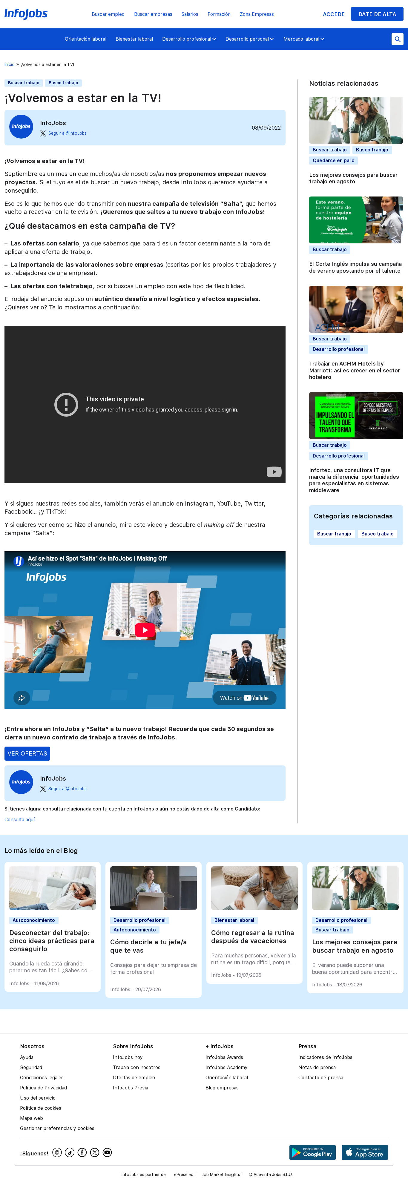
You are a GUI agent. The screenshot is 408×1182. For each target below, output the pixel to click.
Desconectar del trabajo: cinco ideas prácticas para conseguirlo (51, 941)
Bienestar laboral (134, 39)
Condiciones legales (42, 1077)
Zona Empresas (257, 14)
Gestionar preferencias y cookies (57, 1128)
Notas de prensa (317, 1067)
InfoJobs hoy (128, 1057)
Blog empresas (222, 1088)
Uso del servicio (38, 1098)
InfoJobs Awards (224, 1057)
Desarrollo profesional (186, 39)
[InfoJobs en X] (95, 1152)
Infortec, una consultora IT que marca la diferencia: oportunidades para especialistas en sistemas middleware (354, 480)
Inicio (9, 64)
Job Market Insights (221, 1174)
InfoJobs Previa (130, 1088)
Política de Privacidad (43, 1088)
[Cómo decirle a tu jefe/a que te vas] (153, 908)
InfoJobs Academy (226, 1067)
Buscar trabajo (23, 82)
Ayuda (26, 1057)
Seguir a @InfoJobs (67, 133)
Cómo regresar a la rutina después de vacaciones (252, 937)
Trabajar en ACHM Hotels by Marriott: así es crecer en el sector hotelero (354, 370)
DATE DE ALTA (377, 14)
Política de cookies (40, 1108)
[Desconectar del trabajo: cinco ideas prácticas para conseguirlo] (52, 908)
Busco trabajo (63, 82)
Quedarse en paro (334, 160)
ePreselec (183, 1174)
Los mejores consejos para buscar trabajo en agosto (353, 178)
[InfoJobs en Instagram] (58, 1152)
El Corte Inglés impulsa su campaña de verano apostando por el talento (355, 267)
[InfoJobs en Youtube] (108, 1152)
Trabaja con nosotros (136, 1067)
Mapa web (31, 1118)
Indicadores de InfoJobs (325, 1057)
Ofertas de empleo (134, 1077)
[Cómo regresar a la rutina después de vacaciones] (254, 908)
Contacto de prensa (320, 1077)
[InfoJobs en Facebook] (83, 1152)
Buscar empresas (153, 14)
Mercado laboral (301, 39)
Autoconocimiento (34, 920)
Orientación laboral (85, 39)
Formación (219, 14)
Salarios (190, 14)
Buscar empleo (108, 14)
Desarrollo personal (247, 39)
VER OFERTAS (27, 753)
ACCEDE (334, 14)
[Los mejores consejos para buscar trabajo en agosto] (355, 908)
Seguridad (31, 1067)
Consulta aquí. (20, 819)
